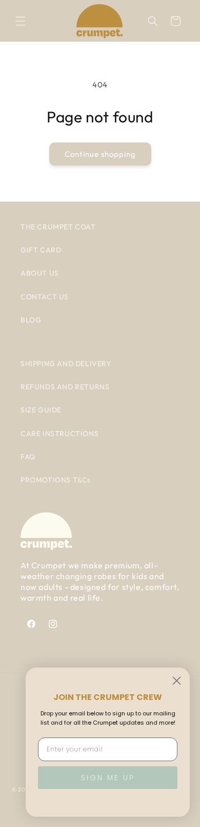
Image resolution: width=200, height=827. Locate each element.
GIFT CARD (41, 250)
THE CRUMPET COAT (58, 226)
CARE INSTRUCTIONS (59, 433)
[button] (20, 21)
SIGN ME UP (107, 777)
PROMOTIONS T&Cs (56, 479)
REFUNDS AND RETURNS (65, 386)
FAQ (28, 456)
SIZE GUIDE (41, 410)
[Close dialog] (177, 681)
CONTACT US (45, 296)
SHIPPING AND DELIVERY (66, 363)
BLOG (31, 320)
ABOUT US (40, 273)
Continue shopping (100, 154)
